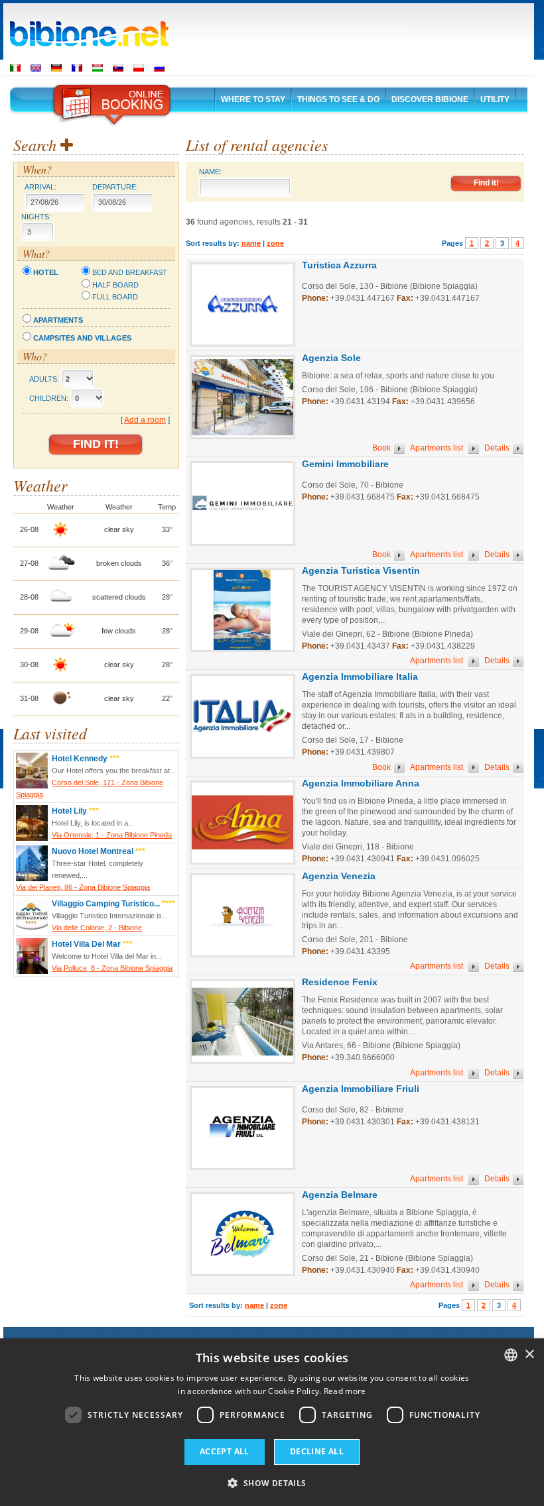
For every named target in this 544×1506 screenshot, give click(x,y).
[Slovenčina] (118, 68)
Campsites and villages (82, 338)
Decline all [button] (317, 1451)
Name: (210, 172)
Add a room (145, 420)
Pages (452, 243)
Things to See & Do (338, 99)
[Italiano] (15, 68)
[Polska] (138, 68)
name (251, 243)
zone (275, 243)
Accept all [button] (224, 1451)
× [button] (529, 1355)
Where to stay (253, 99)
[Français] (77, 68)
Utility (495, 99)
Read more (345, 1391)
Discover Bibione (429, 99)
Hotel (45, 272)
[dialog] (272, 1422)
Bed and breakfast (129, 272)
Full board (115, 297)
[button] (272, 1482)
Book (381, 448)
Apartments (58, 320)
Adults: (44, 379)
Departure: (115, 187)
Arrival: (40, 187)
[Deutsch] (56, 68)
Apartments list (437, 448)
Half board (115, 285)
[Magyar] (97, 68)
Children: (48, 398)
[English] (36, 68)
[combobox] (510, 1355)
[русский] (159, 68)
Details (497, 448)
